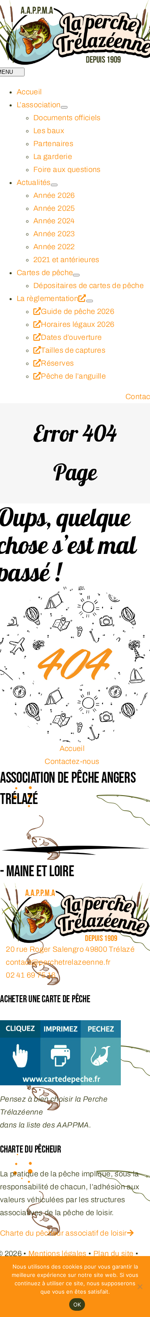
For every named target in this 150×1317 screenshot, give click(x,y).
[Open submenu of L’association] (64, 107)
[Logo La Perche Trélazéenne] (75, 889)
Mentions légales (57, 1253)
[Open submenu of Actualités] (54, 185)
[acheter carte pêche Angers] (60, 1026)
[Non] (139, 1286)
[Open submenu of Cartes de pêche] (76, 275)
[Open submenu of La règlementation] (89, 301)
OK (77, 1304)
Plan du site (113, 1253)
